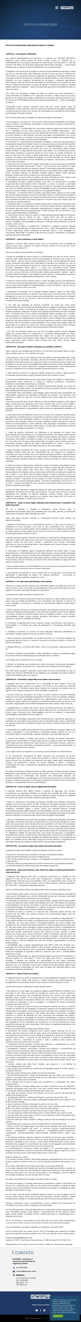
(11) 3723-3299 (21, 1268)
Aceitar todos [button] (58, 1316)
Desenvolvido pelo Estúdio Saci (48, 1318)
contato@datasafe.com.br (26, 1271)
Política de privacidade (40, 1305)
